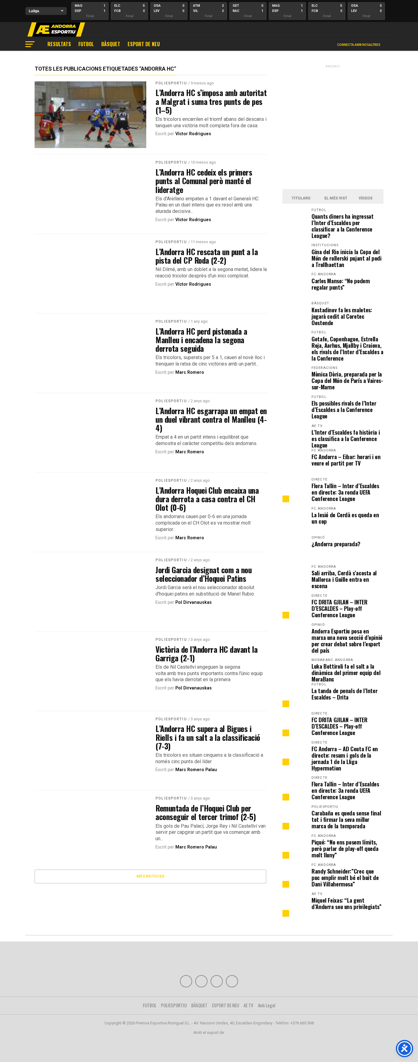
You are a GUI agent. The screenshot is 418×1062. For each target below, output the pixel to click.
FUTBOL (86, 44)
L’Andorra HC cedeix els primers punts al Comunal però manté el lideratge (203, 180)
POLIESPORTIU (170, 83)
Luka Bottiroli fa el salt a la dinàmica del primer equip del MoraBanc (346, 672)
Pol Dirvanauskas (193, 602)
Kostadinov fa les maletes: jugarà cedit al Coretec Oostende (342, 316)
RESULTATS (59, 44)
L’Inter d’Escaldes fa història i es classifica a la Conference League (346, 438)
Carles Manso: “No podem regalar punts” (341, 284)
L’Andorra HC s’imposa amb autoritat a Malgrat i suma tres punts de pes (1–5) (211, 101)
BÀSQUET (110, 44)
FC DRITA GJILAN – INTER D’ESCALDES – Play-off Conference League (340, 608)
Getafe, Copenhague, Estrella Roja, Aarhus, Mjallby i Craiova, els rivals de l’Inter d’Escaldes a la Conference (347, 348)
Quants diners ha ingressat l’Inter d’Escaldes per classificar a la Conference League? (342, 226)
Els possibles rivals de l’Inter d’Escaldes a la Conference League (344, 409)
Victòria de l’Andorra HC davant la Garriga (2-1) (206, 653)
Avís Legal (266, 1005)
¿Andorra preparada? (336, 544)
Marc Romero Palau (196, 769)
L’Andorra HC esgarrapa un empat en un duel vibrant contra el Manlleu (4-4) (211, 419)
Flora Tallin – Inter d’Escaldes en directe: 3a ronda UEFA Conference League (345, 492)
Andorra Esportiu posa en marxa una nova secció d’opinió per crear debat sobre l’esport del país (347, 640)
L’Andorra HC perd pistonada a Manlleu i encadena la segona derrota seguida (201, 339)
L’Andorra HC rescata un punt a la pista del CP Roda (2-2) (206, 255)
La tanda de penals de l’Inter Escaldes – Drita (344, 693)
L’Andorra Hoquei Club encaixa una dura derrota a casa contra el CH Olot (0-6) (207, 498)
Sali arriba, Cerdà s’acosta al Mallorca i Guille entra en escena (344, 579)
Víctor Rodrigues (193, 133)
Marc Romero (189, 372)
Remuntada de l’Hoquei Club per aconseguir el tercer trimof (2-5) (205, 812)
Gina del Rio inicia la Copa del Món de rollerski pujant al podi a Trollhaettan (347, 258)
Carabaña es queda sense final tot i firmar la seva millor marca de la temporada (346, 819)
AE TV (248, 1005)
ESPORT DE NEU (144, 44)
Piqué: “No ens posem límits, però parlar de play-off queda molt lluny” (345, 848)
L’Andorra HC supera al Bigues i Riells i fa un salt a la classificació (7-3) (207, 737)
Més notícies (150, 876)
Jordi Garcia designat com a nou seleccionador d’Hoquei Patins (203, 573)
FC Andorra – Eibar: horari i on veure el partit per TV (346, 459)
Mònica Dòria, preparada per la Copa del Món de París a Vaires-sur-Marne (347, 380)
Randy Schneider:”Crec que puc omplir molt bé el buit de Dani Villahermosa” (345, 877)
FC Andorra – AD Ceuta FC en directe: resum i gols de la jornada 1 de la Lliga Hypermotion (345, 758)
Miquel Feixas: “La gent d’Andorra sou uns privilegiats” (347, 903)
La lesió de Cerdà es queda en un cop (345, 518)
